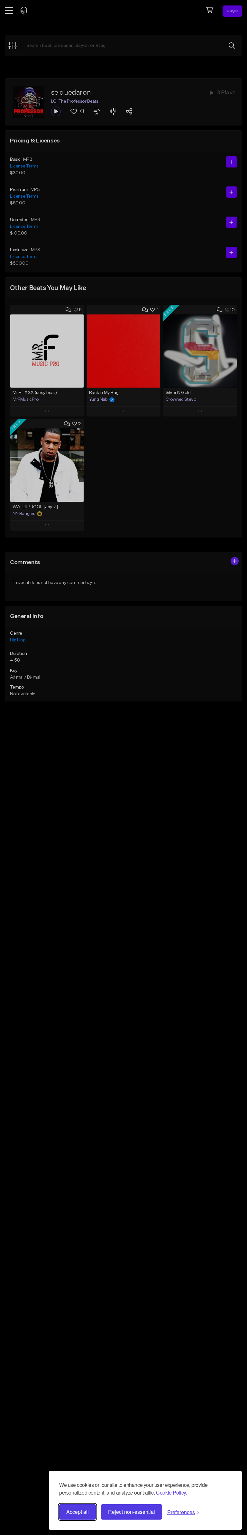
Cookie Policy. (171, 1492)
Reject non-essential (131, 1511)
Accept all (77, 1511)
